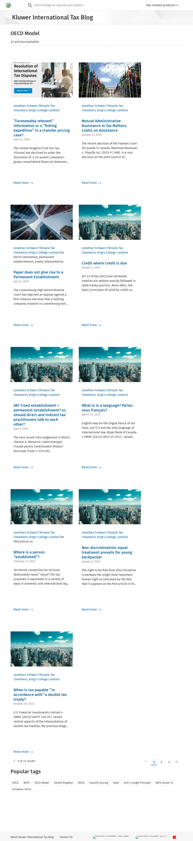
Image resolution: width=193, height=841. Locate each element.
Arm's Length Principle (137, 782)
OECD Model (41, 782)
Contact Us (66, 837)
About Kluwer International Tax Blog (32, 837)
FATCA (81, 782)
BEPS (27, 782)
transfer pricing (99, 782)
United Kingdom (63, 782)
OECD (15, 782)
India (116, 782)
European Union (21, 789)
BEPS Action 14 (164, 782)
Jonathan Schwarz (26, 106)
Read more (21, 182)
